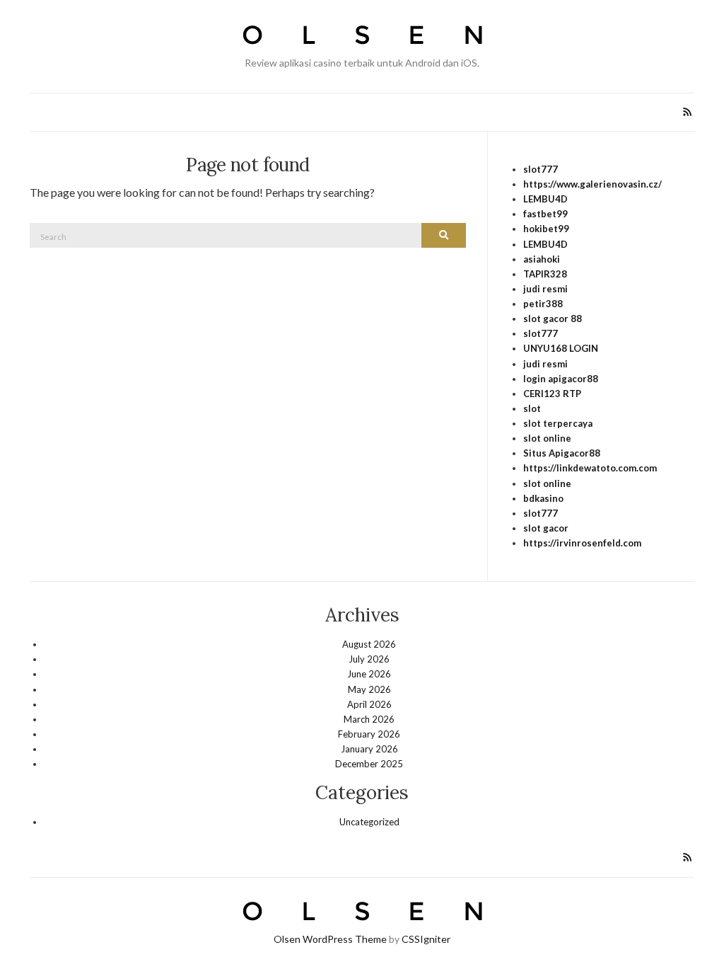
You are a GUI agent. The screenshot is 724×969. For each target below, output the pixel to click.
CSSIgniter (426, 939)
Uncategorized (369, 821)
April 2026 (369, 704)
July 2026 (369, 659)
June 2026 (369, 674)
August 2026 (369, 644)
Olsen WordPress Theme (330, 939)
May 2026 (369, 689)
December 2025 (369, 763)
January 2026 (369, 749)
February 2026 (369, 734)
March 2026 (369, 719)
